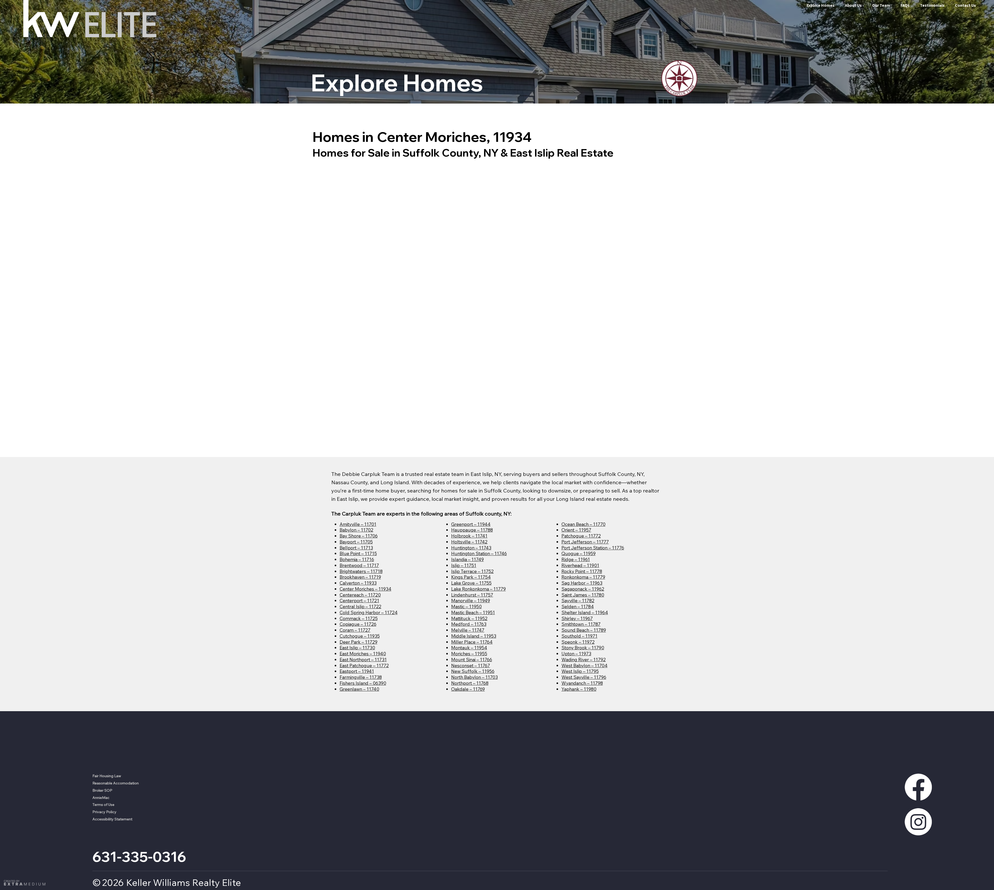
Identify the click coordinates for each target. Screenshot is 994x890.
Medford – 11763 (468, 624)
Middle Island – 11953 (473, 636)
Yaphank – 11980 (578, 689)
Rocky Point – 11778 (581, 571)
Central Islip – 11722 (360, 606)
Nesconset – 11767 (470, 665)
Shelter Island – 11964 (584, 612)
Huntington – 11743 (471, 547)
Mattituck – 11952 (469, 618)
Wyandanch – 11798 (582, 683)
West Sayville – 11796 (583, 677)
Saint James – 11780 (582, 595)
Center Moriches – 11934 (365, 589)
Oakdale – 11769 (468, 689)
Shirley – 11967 (577, 618)
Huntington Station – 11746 (479, 553)
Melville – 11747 (467, 630)
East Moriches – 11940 (363, 653)
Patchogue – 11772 (581, 536)
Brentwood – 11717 (359, 565)
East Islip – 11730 (357, 647)
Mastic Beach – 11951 (473, 612)
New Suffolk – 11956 (472, 671)
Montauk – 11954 (469, 647)
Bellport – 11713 (356, 547)
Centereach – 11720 (360, 595)
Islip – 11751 (463, 565)
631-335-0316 (139, 856)
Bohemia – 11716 (357, 559)
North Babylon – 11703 (474, 677)
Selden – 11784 (577, 606)
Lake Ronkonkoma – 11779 (478, 589)
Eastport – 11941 (357, 671)
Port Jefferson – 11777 (585, 542)
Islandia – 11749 (467, 559)
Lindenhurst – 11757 (472, 595)
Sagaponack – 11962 (582, 589)
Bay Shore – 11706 (359, 536)
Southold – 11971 (579, 636)
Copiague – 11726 (358, 624)
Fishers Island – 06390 (363, 683)
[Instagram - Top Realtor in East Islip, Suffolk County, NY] (918, 821)
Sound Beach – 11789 (583, 630)
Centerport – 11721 (359, 600)
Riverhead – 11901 (580, 565)
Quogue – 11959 (578, 553)
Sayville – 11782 (577, 600)
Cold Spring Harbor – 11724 (369, 612)
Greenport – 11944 (471, 524)
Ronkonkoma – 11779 (583, 577)
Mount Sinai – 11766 (471, 659)
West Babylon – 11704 (584, 665)
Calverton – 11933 (358, 583)
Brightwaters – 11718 (361, 571)
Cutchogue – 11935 (360, 636)
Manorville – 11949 (470, 600)
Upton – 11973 (576, 653)
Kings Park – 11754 (471, 577)
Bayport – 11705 (356, 542)
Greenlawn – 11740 (359, 689)
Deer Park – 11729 (358, 642)
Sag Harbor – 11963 (581, 583)
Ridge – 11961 (575, 559)
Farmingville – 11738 (361, 677)
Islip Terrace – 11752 (472, 571)
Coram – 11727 (355, 630)
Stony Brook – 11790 (582, 647)
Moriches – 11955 (469, 653)
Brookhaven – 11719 (360, 577)
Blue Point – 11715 (358, 553)
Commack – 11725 (359, 618)
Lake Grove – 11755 (471, 583)
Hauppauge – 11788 (472, 530)
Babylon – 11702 (356, 530)
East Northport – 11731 (363, 659)
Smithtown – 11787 (581, 624)
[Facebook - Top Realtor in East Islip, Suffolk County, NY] (918, 786)
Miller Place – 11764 (472, 642)
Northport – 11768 (469, 683)
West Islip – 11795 (580, 671)
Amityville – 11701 (358, 524)
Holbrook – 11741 (469, 536)
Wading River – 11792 (583, 659)
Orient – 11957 (576, 530)
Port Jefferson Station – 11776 (592, 547)
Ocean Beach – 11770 (583, 524)
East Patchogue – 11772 (364, 665)
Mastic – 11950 (466, 606)
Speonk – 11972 (578, 642)
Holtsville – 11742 (469, 542)
